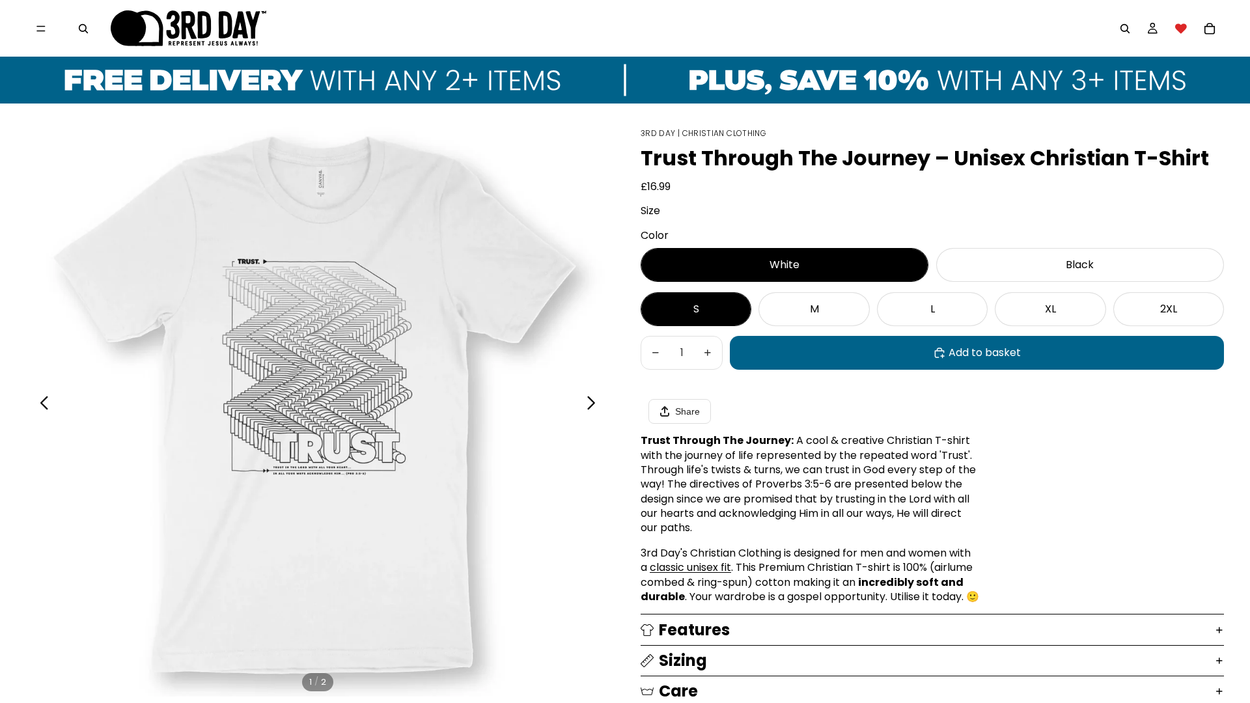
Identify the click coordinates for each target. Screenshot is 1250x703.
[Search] (83, 28)
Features (694, 630)
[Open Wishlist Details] (1181, 28)
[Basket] (1209, 28)
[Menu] (41, 29)
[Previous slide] (40, 405)
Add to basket (985, 352)
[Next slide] (594, 405)
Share (687, 411)
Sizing (683, 660)
